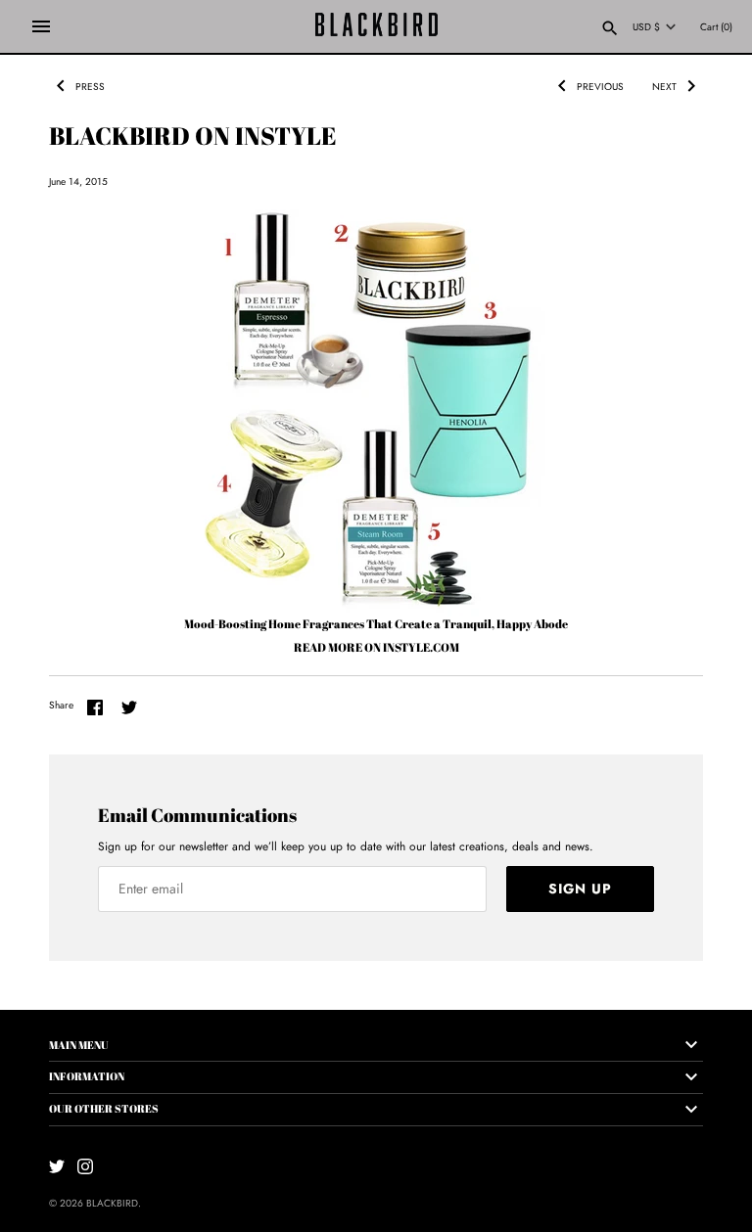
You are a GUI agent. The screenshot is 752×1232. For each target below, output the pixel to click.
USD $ (646, 27)
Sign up (580, 888)
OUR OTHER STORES (104, 1108)
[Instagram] (85, 1166)
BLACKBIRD (112, 1203)
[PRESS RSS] (124, 81)
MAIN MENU (79, 1044)
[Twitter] (57, 1166)
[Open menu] (41, 26)
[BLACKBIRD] (376, 26)
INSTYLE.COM (421, 647)
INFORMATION (86, 1076)
